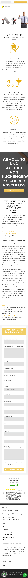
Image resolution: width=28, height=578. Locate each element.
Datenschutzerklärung (17, 464)
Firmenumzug (7, 534)
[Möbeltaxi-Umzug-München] (6, 7)
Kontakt (5, 540)
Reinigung (6, 527)
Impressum (19, 572)
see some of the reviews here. (14, 482)
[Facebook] (4, 565)
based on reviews (14, 480)
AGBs (15, 574)
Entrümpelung (7, 532)
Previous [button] (3, 493)
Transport (6, 529)
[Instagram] (8, 565)
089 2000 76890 (9, 517)
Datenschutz (8, 574)
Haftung (21, 574)
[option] (14, 494)
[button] (26, 6)
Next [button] (24, 493)
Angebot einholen (8, 537)
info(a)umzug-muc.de (12, 519)
